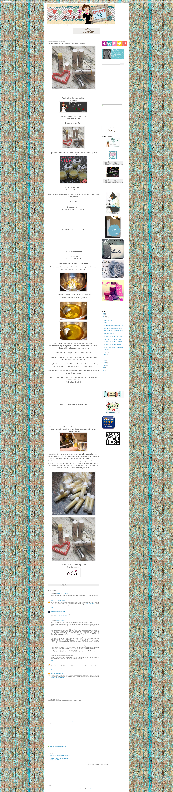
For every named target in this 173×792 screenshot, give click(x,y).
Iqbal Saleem (53, 611)
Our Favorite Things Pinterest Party (90, 24)
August (105, 354)
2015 (104, 316)
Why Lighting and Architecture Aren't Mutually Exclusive (60, 755)
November (106, 349)
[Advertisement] (73, 711)
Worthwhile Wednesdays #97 (109, 346)
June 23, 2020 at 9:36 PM (60, 600)
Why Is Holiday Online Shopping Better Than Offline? (113, 325)
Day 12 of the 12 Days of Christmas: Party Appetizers (113, 327)
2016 (104, 314)
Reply (52, 607)
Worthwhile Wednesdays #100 (109, 320)
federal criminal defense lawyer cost (57, 668)
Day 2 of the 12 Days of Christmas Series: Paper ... (113, 344)
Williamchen (53, 600)
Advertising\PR (106, 24)
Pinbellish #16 (106, 322)
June (105, 357)
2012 (104, 370)
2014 (104, 367)
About (53, 24)
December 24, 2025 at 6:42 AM (59, 673)
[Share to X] (64, 585)
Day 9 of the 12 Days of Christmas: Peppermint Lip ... (113, 331)
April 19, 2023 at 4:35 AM (60, 620)
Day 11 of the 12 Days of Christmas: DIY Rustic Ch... (113, 328)
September (106, 352)
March (105, 362)
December (106, 317)
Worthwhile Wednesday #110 (55, 761)
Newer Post (50, 721)
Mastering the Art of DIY (54, 756)
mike (52, 664)
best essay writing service (91, 603)
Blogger (91, 788)
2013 (104, 369)
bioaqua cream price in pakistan (61, 615)
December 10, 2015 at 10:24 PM (62, 593)
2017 (104, 313)
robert (52, 673)
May (105, 359)
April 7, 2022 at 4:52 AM (60, 611)
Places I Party (64, 24)
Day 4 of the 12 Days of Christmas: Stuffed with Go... (113, 341)
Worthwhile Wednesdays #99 (109, 323)
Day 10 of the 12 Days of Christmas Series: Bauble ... (113, 330)
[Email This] (61, 585)
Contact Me (58, 24)
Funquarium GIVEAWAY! (54, 759)
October (105, 351)
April (105, 360)
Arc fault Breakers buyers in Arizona (57, 677)
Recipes (80, 24)
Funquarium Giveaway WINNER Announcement (59, 758)
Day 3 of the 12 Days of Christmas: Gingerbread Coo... (114, 342)
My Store (99, 24)
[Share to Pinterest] (66, 585)
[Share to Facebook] (65, 585)
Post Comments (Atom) (57, 723)
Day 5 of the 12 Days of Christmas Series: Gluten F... (113, 339)
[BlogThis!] (63, 585)
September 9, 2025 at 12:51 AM (59, 664)
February (105, 363)
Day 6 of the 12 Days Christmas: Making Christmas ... (113, 338)
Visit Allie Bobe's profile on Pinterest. (108, 387)
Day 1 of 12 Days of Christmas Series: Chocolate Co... (113, 347)
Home (49, 24)
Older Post (97, 721)
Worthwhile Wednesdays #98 (109, 333)
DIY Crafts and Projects (72, 24)
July (105, 355)
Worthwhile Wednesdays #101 (109, 319)
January (105, 365)
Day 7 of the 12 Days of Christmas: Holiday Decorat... (113, 336)
